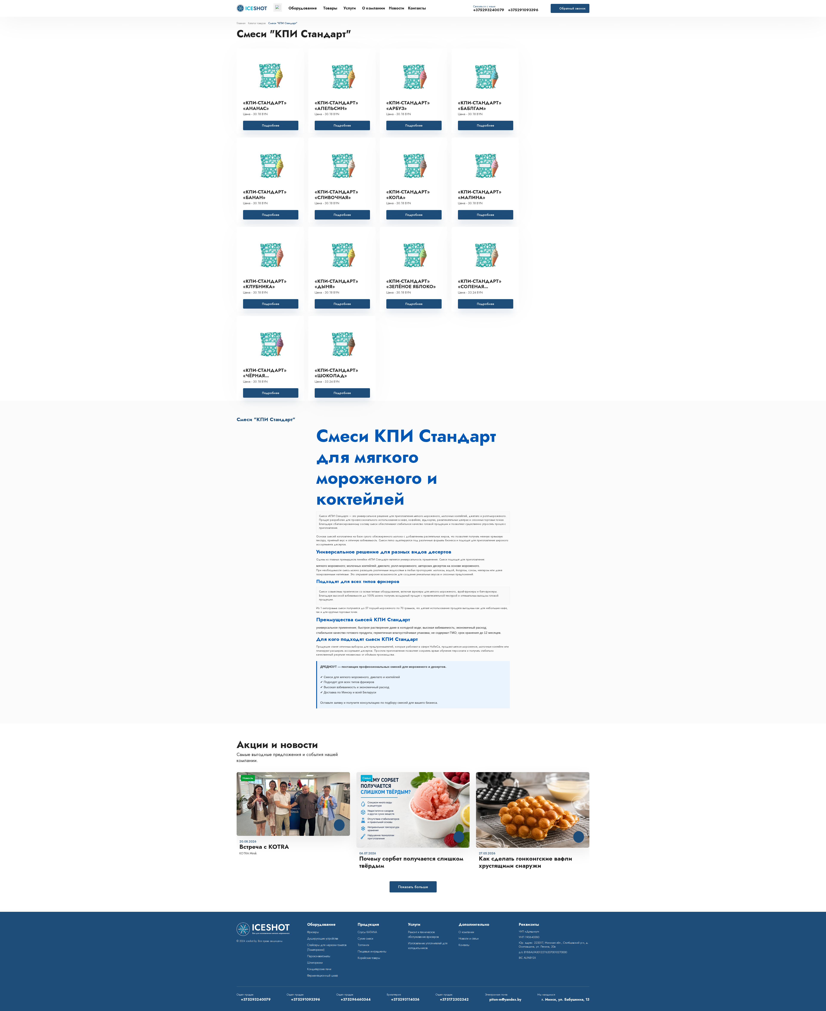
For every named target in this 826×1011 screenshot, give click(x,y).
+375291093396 (523, 10)
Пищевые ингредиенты (372, 951)
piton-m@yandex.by (505, 1000)
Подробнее (270, 125)
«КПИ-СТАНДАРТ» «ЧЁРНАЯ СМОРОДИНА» (265, 373)
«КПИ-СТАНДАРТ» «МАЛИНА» (479, 194)
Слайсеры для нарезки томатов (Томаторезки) (326, 947)
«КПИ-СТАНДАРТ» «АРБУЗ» (408, 105)
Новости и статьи (469, 938)
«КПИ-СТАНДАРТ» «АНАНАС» (265, 105)
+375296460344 (356, 1000)
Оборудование (302, 8)
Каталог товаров (256, 23)
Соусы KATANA (367, 932)
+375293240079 (488, 10)
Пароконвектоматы (318, 956)
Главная (241, 23)
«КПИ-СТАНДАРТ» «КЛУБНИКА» (265, 283)
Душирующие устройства (322, 938)
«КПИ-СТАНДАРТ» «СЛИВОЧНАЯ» (336, 194)
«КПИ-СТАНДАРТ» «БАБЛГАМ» (479, 105)
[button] (578, 803)
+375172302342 (454, 1000)
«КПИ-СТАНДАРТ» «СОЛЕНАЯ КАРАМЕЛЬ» (479, 283)
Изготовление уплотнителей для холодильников (427, 945)
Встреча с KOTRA (264, 846)
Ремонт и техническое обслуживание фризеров (423, 934)
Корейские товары (369, 958)
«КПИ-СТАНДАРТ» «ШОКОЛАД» (336, 373)
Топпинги (363, 945)
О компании (373, 8)
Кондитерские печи (319, 969)
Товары (330, 8)
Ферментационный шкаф (322, 975)
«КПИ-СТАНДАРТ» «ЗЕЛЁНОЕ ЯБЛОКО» (411, 283)
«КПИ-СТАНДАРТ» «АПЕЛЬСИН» (336, 105)
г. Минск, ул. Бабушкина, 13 (565, 1000)
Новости (396, 8)
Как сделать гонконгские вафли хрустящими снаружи (525, 862)
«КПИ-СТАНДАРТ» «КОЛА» (408, 194)
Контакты (417, 8)
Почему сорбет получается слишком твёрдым (411, 862)
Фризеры (313, 932)
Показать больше (413, 886)
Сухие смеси (365, 938)
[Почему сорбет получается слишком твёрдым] (413, 810)
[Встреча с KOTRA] (293, 804)
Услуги (350, 8)
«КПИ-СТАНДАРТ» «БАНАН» (265, 194)
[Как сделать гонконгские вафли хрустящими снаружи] (532, 810)
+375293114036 (405, 1000)
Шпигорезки (315, 962)
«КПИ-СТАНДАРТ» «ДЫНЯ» (336, 283)
